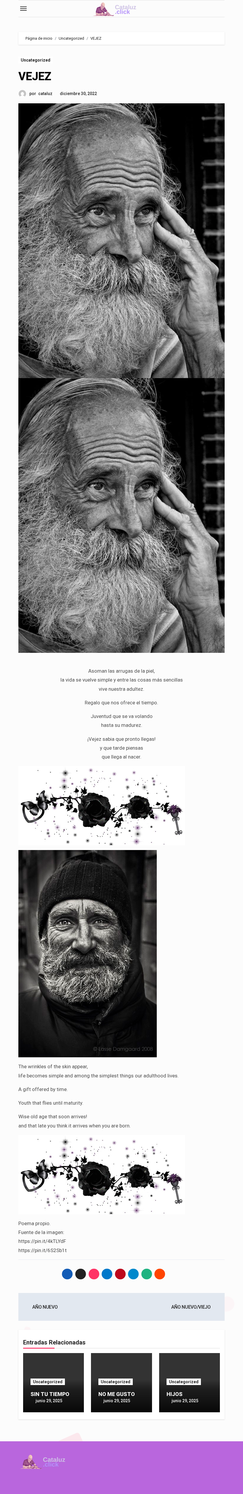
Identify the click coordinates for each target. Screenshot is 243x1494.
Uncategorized (35, 60)
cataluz (45, 93)
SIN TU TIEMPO (50, 1394)
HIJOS (175, 1394)
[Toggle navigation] (23, 8)
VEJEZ (34, 76)
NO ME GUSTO (116, 1394)
